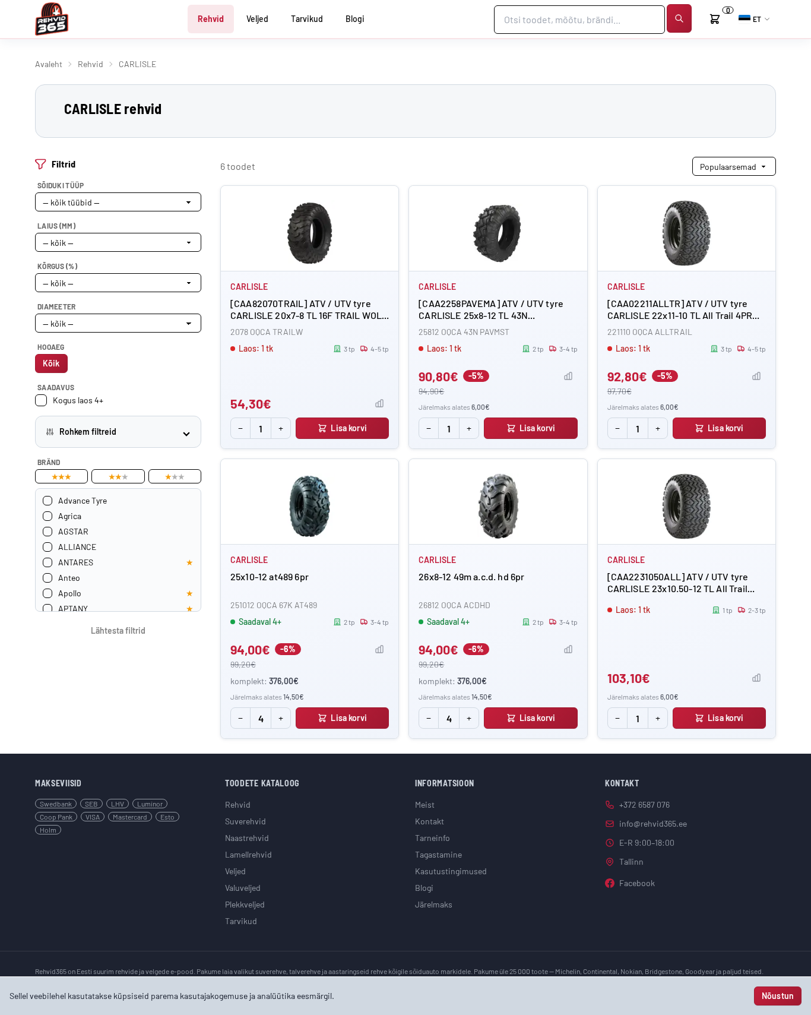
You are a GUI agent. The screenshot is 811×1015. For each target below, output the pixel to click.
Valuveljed (243, 888)
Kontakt (429, 821)
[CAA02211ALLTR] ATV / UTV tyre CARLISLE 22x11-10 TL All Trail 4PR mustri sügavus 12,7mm (679, 315)
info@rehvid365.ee (653, 823)
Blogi (355, 19)
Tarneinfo (432, 838)
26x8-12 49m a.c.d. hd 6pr (471, 576)
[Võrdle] (379, 403)
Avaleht (48, 64)
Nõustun (778, 996)
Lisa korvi (348, 428)
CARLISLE (249, 287)
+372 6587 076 (644, 804)
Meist (425, 804)
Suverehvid (245, 821)
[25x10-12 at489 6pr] (309, 506)
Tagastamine (438, 854)
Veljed (257, 19)
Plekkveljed (245, 904)
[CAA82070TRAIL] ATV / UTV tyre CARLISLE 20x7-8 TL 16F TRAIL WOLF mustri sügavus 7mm (308, 315)
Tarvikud (307, 19)
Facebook (637, 883)
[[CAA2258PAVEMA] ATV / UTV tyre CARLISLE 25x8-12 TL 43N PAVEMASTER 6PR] (498, 233)
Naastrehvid (247, 838)
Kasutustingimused (451, 871)
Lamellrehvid (248, 854)
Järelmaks (433, 904)
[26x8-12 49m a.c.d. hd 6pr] (498, 506)
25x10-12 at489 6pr (269, 576)
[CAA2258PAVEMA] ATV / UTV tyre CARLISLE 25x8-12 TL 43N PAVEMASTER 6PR (491, 315)
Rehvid (211, 19)
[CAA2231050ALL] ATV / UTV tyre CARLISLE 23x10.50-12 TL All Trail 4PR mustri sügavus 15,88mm (678, 588)
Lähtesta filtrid (118, 630)
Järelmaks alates (454, 407)
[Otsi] (679, 18)
